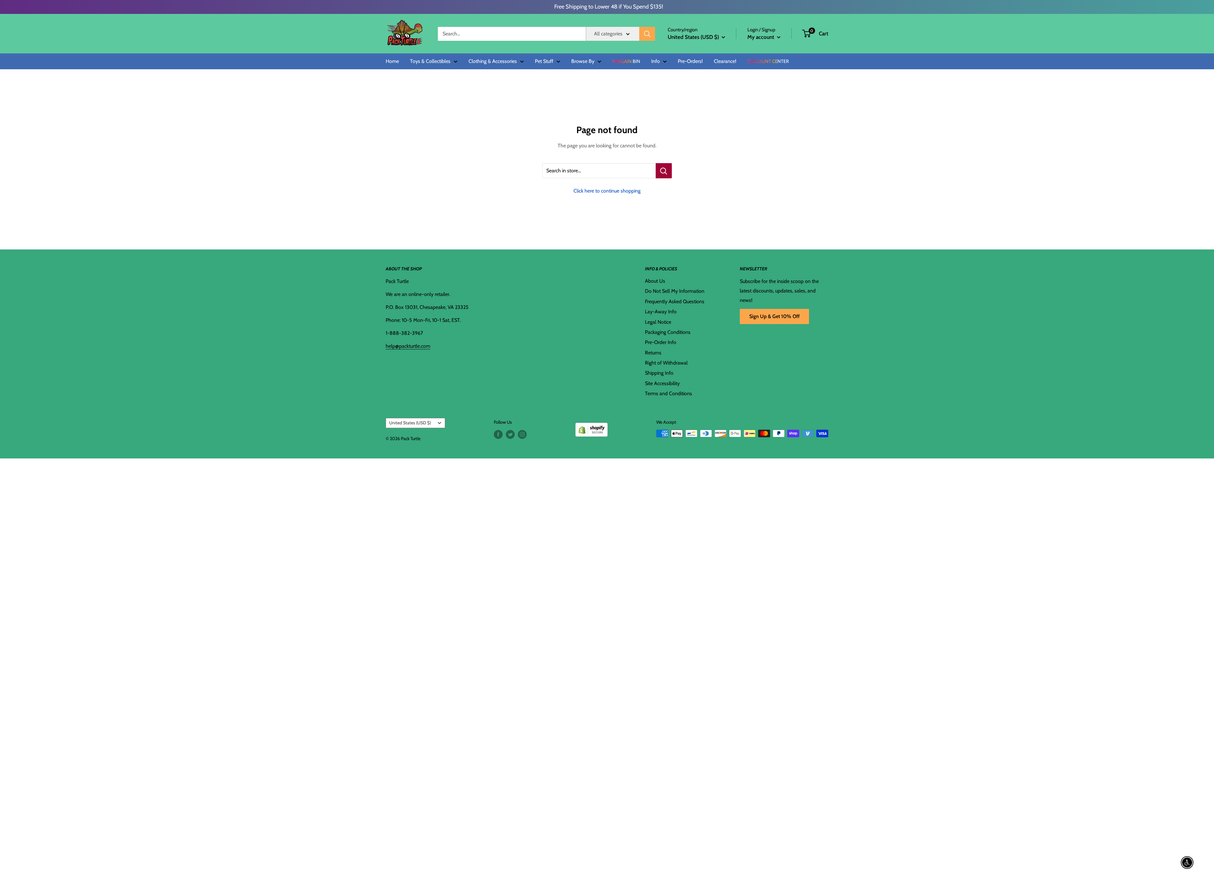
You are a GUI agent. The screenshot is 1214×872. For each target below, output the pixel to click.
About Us (655, 281)
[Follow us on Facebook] (498, 434)
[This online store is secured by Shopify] (591, 427)
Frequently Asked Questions (674, 301)
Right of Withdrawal (666, 363)
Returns (653, 353)
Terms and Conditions (668, 393)
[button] (806, 33)
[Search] (647, 34)
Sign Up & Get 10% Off (774, 316)
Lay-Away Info (661, 312)
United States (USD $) (410, 422)
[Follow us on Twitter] (510, 434)
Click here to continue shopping (607, 191)
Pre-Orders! (690, 61)
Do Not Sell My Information (674, 291)
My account (761, 37)
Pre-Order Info (660, 342)
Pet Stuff (544, 61)
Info (655, 61)
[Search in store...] (664, 170)
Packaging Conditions (667, 332)
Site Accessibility (662, 383)
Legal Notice (658, 322)
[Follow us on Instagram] (522, 434)
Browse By (582, 61)
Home (392, 61)
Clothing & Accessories (493, 61)
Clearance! (725, 61)
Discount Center (768, 61)
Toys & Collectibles (430, 61)
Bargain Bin (626, 61)
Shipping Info (659, 373)
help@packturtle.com (408, 346)
